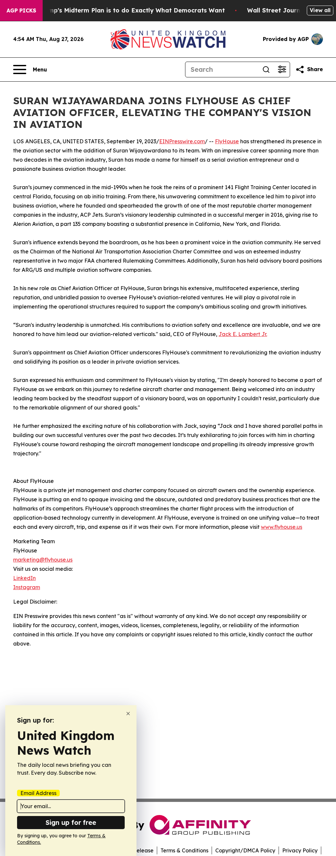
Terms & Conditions (184, 850)
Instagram (26, 587)
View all (320, 10)
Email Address (38, 793)
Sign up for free (71, 822)
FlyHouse (227, 141)
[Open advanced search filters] (282, 69)
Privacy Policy (300, 850)
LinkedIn (24, 578)
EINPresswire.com (182, 141)
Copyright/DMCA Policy (245, 850)
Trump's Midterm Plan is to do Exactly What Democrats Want (131, 10)
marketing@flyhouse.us (43, 559)
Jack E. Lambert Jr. (243, 334)
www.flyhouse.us (281, 527)
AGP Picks (21, 10)
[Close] (128, 713)
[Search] (266, 69)
